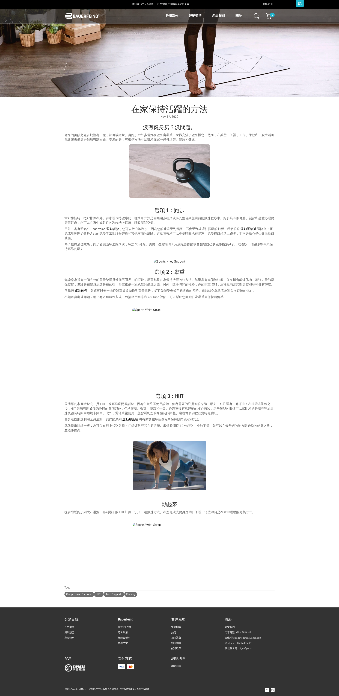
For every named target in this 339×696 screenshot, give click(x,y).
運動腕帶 (81, 291)
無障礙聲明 (124, 638)
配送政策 (176, 648)
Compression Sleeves (78, 594)
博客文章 (123, 643)
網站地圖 (176, 666)
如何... (174, 632)
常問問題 (176, 627)
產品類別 (218, 16)
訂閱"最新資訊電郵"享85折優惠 (173, 4)
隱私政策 (123, 632)
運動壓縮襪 (248, 229)
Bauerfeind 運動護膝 (105, 229)
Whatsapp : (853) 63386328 (238, 643)
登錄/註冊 (268, 4)
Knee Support (113, 594)
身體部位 (172, 16)
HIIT (98, 594)
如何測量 (176, 643)
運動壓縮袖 (130, 419)
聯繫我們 (230, 627)
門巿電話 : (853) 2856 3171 (238, 632)
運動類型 (195, 16)
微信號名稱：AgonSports (238, 648)
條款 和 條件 (124, 627)
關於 (239, 16)
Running (130, 594)
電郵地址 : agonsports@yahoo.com (243, 638)
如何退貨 (176, 638)
